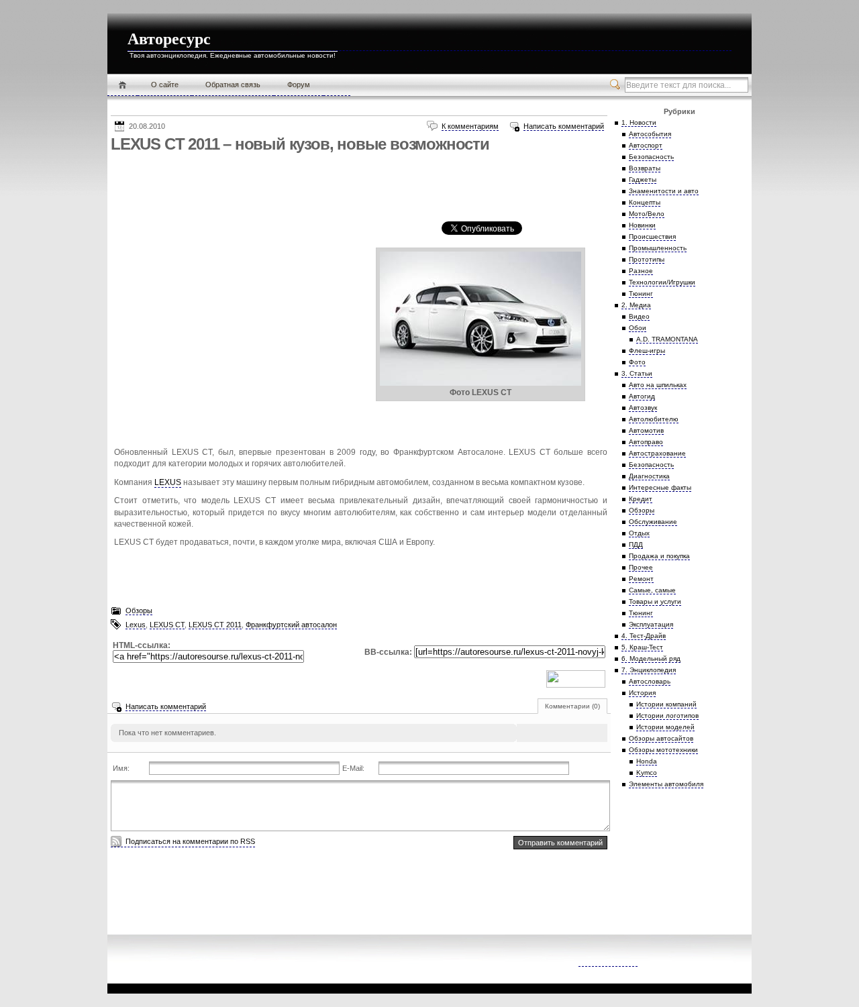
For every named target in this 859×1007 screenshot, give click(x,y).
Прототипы (646, 259)
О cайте (165, 85)
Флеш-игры (647, 350)
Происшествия (652, 236)
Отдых (639, 533)
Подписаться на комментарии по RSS (190, 841)
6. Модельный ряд (650, 658)
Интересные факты (660, 487)
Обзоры (138, 610)
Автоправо (646, 441)
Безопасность (651, 156)
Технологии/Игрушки (662, 282)
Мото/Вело (646, 213)
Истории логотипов (667, 715)
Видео (639, 316)
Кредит (640, 498)
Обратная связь (232, 85)
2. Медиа (636, 305)
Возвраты (644, 168)
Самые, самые (652, 590)
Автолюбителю (653, 419)
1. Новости (638, 122)
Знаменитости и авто (664, 191)
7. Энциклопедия (648, 670)
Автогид (642, 396)
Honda (646, 761)
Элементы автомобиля (666, 784)
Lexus (135, 625)
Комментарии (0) (572, 706)
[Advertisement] (355, 187)
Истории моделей (665, 727)
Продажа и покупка (659, 556)
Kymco (646, 772)
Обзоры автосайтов (661, 738)
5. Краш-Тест (642, 647)
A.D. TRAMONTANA (667, 339)
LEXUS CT (167, 625)
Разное (641, 270)
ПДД (636, 544)
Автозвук (643, 407)
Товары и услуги (655, 601)
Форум (298, 85)
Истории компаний (666, 704)
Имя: (121, 768)
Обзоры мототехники (663, 749)
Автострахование (657, 453)
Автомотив (646, 430)
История (642, 692)
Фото (637, 362)
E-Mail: (353, 768)
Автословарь (649, 681)
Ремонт (641, 578)
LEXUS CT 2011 (215, 625)
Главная (122, 85)
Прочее (641, 567)
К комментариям (470, 126)
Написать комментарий (563, 126)
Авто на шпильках (658, 384)
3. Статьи (636, 373)
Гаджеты (642, 179)
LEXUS (167, 482)
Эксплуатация (651, 624)
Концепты (644, 202)
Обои (637, 327)
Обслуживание (653, 521)
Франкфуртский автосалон (291, 625)
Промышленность (658, 248)
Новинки (642, 225)
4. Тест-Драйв (643, 635)
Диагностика (649, 476)
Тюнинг (641, 293)
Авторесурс (169, 39)
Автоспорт (645, 145)
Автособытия (650, 134)
